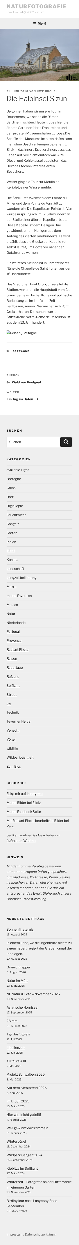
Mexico (12, 605)
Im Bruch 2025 (18, 1101)
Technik (13, 712)
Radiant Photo (18, 650)
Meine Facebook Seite (24, 812)
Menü (42, 23)
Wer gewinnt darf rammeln (27, 1128)
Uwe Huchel (47, 91)
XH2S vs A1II (16, 1061)
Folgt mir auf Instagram (25, 794)
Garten (12, 533)
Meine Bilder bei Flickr (24, 803)
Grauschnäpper (19, 967)
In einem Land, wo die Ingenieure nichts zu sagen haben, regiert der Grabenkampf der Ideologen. (39, 948)
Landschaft (15, 569)
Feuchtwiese (17, 515)
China (11, 488)
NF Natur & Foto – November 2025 (33, 994)
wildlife (12, 748)
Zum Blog (14, 766)
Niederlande (16, 623)
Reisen (12, 659)
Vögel (11, 739)
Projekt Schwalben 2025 (26, 1074)
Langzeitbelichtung (22, 578)
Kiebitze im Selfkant (22, 1169)
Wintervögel (16, 1142)
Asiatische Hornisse (22, 1007)
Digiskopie (15, 506)
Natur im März (17, 981)
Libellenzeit (16, 1048)
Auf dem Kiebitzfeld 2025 (27, 1088)
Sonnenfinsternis (20, 929)
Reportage (15, 668)
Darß (10, 497)
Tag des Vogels (18, 1034)
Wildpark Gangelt (20, 757)
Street (12, 695)
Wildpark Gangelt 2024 (25, 1155)
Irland (11, 551)
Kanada (12, 560)
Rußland (13, 677)
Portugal (13, 632)
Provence (14, 641)
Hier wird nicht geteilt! (24, 1115)
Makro (11, 587)
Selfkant (13, 686)
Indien (11, 542)
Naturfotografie (37, 6)
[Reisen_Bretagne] (22, 333)
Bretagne (21, 351)
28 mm (12, 1021)
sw (9, 704)
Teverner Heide (19, 721)
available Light (18, 470)
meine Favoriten (19, 596)
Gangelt (13, 524)
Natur (11, 614)
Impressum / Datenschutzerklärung (31, 1234)
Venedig (13, 730)
